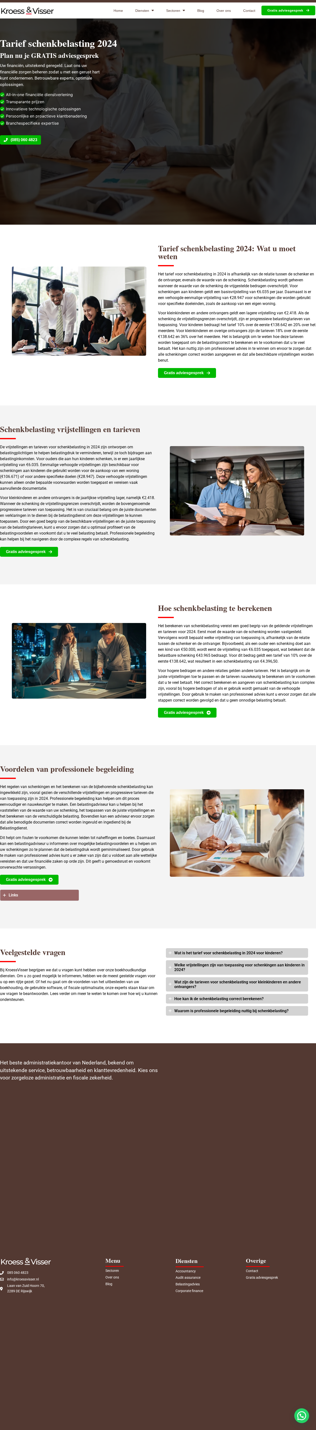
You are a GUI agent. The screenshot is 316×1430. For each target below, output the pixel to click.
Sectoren (173, 11)
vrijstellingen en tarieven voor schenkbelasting (46, 447)
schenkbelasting (114, 539)
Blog (200, 11)
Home (118, 11)
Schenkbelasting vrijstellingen (50, 429)
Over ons (224, 11)
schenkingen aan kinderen (22, 470)
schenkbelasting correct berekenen (230, 998)
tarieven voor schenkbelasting (221, 982)
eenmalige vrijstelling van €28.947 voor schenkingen (230, 297)
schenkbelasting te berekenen (223, 608)
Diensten (142, 11)
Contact (249, 11)
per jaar (276, 291)
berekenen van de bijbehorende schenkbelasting (104, 786)
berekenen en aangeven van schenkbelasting (253, 682)
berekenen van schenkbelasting (192, 625)
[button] (301, 1415)
